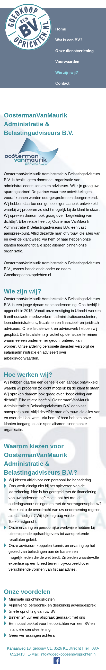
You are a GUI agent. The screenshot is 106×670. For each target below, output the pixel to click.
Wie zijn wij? (66, 72)
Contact (62, 83)
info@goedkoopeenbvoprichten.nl (68, 654)
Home (60, 29)
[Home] (28, 27)
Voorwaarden (67, 61)
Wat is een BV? (68, 40)
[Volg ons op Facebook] (53, 661)
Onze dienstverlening (74, 51)
